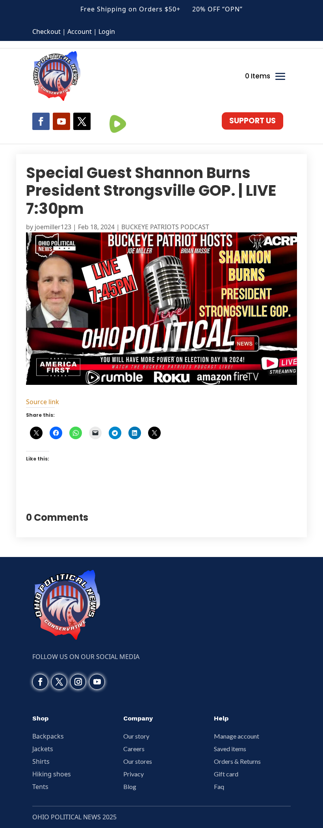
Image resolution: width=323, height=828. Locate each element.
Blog (129, 786)
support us (252, 120)
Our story (136, 736)
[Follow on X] (82, 121)
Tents (40, 786)
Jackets (42, 748)
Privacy (133, 774)
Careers (134, 748)
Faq (219, 786)
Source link (42, 401)
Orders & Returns (237, 761)
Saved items (230, 748)
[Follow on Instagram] (78, 682)
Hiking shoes (51, 774)
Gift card (226, 774)
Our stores (137, 761)
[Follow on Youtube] (61, 121)
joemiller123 (53, 227)
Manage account (236, 736)
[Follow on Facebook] (41, 121)
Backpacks (48, 736)
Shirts (41, 761)
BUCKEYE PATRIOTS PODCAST (165, 227)
